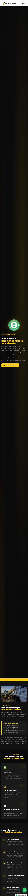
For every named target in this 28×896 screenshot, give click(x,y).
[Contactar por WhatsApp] (25, 890)
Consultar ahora (11, 365)
